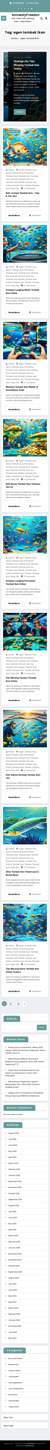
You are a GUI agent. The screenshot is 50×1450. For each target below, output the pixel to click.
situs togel (8, 1425)
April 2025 (12, 1229)
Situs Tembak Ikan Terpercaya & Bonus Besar (22, 873)
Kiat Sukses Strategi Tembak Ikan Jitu (23, 776)
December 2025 (15, 1181)
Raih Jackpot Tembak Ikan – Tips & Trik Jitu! (22, 195)
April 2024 (12, 1302)
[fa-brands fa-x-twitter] (21, 9)
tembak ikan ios (34, 82)
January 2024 (14, 1320)
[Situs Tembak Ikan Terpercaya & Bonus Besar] (25, 825)
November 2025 (15, 1187)
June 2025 (12, 1217)
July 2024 (12, 1284)
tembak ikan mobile (21, 84)
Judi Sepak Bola (15, 1382)
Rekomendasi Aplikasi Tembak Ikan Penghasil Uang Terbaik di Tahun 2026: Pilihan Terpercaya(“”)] (24, 1062)
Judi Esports (13, 1376)
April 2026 (12, 1157)
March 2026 (13, 1163)
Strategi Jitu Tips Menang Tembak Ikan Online (26, 65)
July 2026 (12, 1139)
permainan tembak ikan (22, 79)
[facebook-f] (18, 9)
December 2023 (14, 1326)
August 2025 (13, 1205)
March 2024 (13, 1308)
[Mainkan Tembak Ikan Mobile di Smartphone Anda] (25, 340)
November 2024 (15, 1260)
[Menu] (3, 18)
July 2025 (12, 1211)
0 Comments (29, 188)
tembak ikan (35, 79)
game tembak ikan (29, 76)
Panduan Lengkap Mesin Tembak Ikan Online (22, 291)
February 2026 (14, 1169)
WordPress (31, 1443)
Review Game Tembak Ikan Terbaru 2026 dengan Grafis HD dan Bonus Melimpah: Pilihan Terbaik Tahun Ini (25, 1050)
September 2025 (15, 1199)
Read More (20, 112)
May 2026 (12, 1151)
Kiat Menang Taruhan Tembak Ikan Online (21, 679)
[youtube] (31, 9)
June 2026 (12, 1145)
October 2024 (14, 1266)
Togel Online (13, 1407)
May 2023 (12, 1338)
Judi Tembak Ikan (19, 57)
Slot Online (12, 1394)
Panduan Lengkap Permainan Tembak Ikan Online (20, 582)
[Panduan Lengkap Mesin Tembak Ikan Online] (25, 243)
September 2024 (15, 1272)
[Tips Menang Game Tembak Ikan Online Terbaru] (25, 922)
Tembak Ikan (13, 1401)
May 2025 (12, 1223)
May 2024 (12, 1296)
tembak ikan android (21, 82)
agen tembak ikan (27, 170)
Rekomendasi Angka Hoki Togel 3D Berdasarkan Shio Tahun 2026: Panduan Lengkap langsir (22, 1084)
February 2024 (14, 1314)
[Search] (41, 19)
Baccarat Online (15, 1358)
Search (12, 1018)
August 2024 (13, 1278)
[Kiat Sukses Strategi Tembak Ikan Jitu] (25, 728)
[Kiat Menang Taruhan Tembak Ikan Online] (25, 631)
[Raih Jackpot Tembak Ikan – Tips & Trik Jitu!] (25, 146)
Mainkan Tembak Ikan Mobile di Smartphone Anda (22, 388)
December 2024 (15, 1254)
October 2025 (14, 1193)
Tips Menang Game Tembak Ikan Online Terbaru (22, 970)
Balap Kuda (13, 1364)
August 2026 (13, 1133)
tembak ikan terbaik (26, 87)
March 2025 (13, 1235)
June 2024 (12, 1290)
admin (18, 73)
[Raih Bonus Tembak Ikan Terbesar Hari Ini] (25, 437)
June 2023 (12, 1332)
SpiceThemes (29, 1446)
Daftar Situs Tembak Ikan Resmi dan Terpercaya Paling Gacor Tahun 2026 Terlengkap (22, 1073)
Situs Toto (8, 1417)
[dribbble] (25, 9)
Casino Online (14, 1370)
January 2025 (14, 1248)
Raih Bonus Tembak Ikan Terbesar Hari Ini (23, 485)
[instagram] (28, 9)
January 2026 (14, 1175)
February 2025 (14, 1242)
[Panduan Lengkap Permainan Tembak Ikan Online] (25, 534)
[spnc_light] (46, 18)
